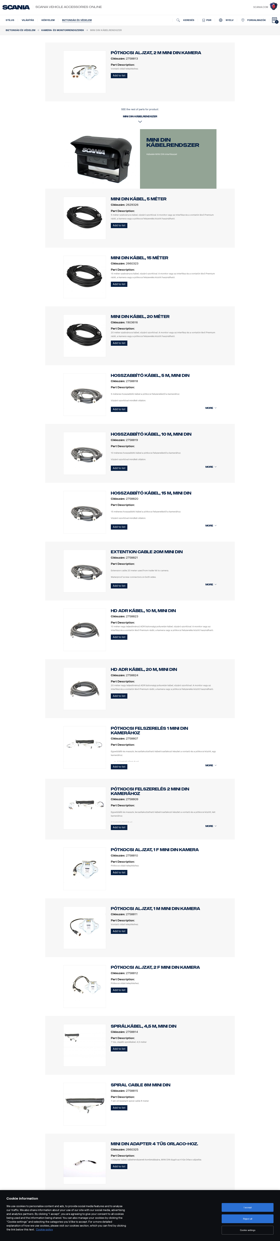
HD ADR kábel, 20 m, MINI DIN (144, 669)
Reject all (247, 1218)
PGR (208, 20)
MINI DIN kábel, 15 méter (139, 258)
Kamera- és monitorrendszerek (62, 30)
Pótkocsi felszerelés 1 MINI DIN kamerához (149, 730)
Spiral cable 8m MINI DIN (140, 1085)
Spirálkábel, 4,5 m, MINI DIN (143, 1026)
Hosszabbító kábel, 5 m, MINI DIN (150, 375)
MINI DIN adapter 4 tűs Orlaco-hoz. (154, 1144)
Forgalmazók (256, 20)
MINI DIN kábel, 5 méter (138, 199)
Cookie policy (44, 1229)
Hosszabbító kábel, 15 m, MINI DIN (151, 493)
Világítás (28, 20)
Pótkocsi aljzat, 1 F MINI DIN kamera (155, 849)
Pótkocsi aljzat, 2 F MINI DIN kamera (155, 967)
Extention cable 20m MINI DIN (147, 552)
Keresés (188, 20)
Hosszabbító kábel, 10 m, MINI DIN (151, 434)
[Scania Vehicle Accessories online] (16, 7)
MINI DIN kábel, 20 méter (140, 316)
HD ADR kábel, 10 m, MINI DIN (143, 610)
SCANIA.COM (260, 7)
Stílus (10, 20)
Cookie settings (247, 1230)
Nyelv (229, 20)
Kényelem (48, 20)
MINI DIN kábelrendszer (172, 142)
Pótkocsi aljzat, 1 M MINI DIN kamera (155, 908)
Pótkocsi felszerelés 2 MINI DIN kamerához (150, 791)
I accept (248, 1207)
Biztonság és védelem (77, 20)
